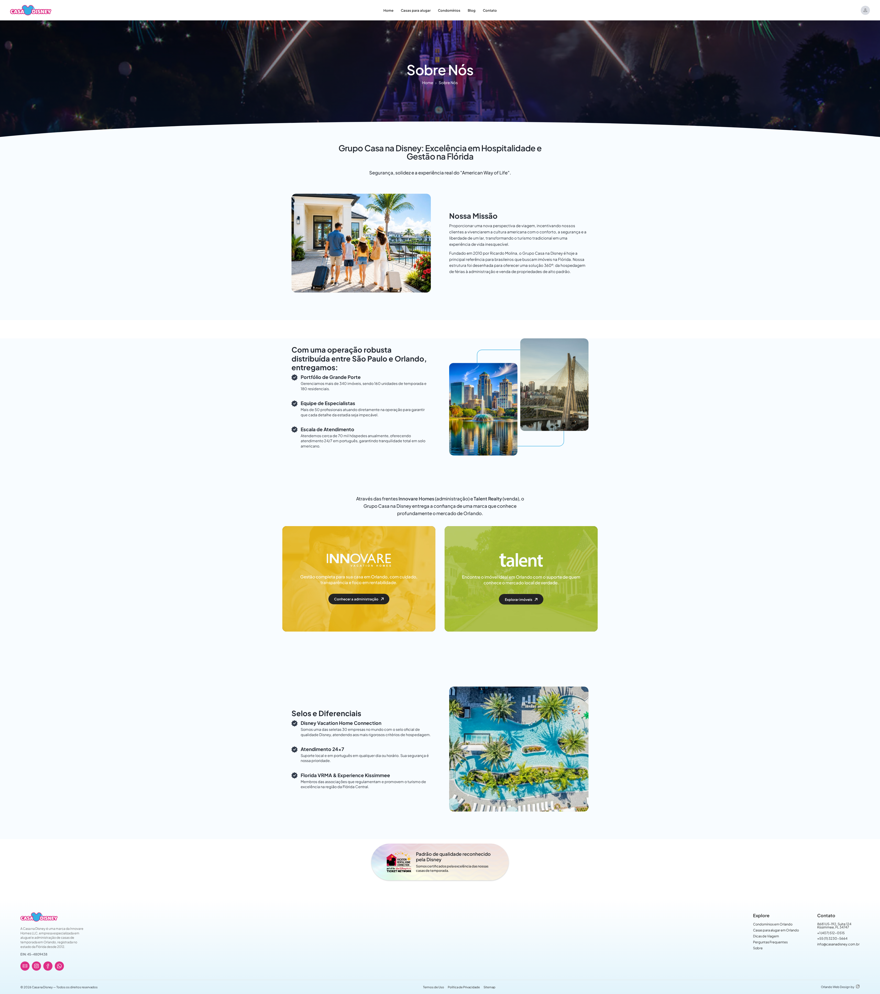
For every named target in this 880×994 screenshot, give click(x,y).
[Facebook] (47, 966)
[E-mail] (25, 966)
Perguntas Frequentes (770, 942)
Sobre (758, 948)
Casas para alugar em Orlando (776, 930)
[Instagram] (36, 966)
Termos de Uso (433, 987)
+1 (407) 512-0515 (831, 932)
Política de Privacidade (464, 987)
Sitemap (489, 987)
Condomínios (449, 10)
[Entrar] (865, 10)
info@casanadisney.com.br (838, 944)
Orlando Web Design (835, 987)
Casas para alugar (416, 10)
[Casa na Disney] (39, 917)
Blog (472, 10)
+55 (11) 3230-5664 (832, 938)
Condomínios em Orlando (772, 924)
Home (388, 10)
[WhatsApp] (59, 966)
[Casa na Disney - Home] (30, 10)
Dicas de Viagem (766, 936)
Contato (490, 10)
